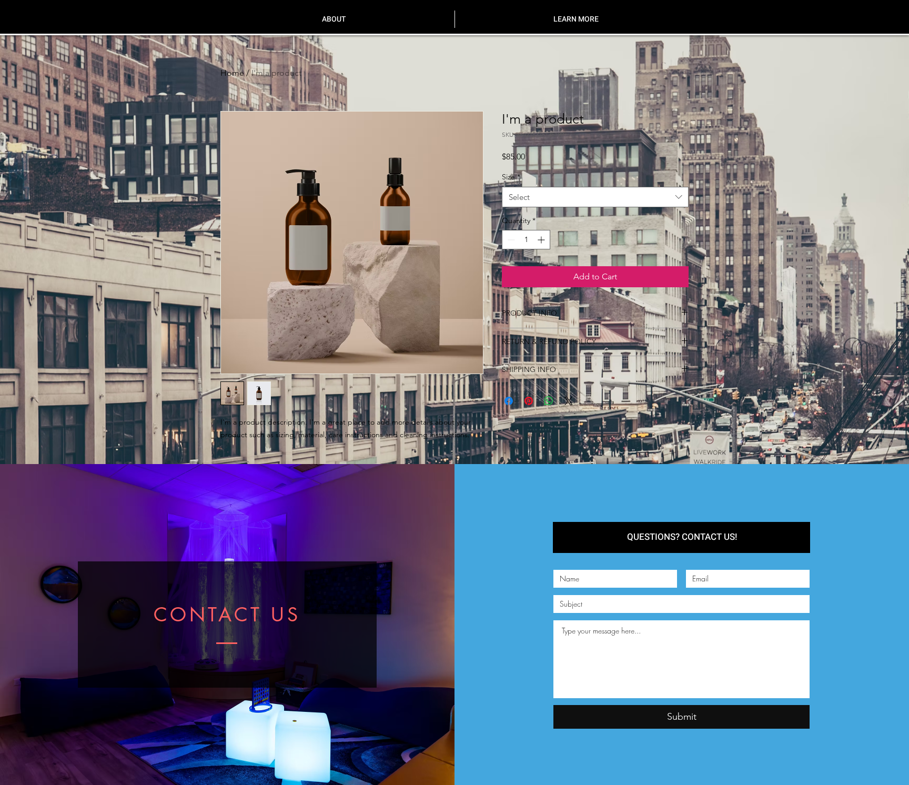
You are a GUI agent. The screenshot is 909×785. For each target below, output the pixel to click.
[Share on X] (568, 401)
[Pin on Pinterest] (528, 401)
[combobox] (595, 197)
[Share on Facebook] (508, 401)
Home (232, 73)
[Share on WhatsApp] (548, 401)
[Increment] (542, 239)
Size (511, 177)
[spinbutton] (526, 239)
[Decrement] (510, 239)
